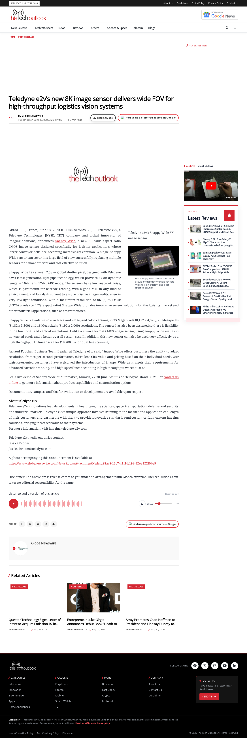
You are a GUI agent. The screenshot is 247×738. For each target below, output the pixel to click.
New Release (19, 28)
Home (12, 37)
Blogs (151, 28)
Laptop (59, 690)
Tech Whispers (44, 28)
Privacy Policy (215, 3)
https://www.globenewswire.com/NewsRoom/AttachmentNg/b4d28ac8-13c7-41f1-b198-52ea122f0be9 (82, 463)
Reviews (78, 28)
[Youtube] (224, 665)
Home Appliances (19, 707)
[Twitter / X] (30, 524)
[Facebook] (22, 524)
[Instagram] (214, 665)
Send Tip (207, 696)
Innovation (15, 690)
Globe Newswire (43, 543)
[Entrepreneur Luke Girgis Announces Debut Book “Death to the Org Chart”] (93, 597)
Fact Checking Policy (48, 733)
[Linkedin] (234, 665)
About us (168, 3)
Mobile (59, 695)
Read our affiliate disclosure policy (92, 723)
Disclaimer (182, 3)
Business (107, 684)
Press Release (26, 37)
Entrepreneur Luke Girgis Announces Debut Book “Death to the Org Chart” (92, 622)
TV (56, 707)
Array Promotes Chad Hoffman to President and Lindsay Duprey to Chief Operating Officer (150, 622)
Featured (107, 701)
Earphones (61, 684)
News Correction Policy (21, 733)
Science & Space (117, 28)
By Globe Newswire (30, 116)
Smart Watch (63, 701)
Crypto (106, 695)
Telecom (137, 28)
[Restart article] (142, 503)
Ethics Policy (198, 3)
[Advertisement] (94, 66)
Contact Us (232, 3)
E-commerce (16, 695)
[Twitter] (204, 665)
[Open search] (227, 27)
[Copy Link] (53, 524)
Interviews (15, 684)
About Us (154, 684)
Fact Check (108, 690)
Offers (95, 28)
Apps (12, 701)
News (61, 28)
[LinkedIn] (38, 524)
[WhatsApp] (45, 524)
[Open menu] (234, 27)
